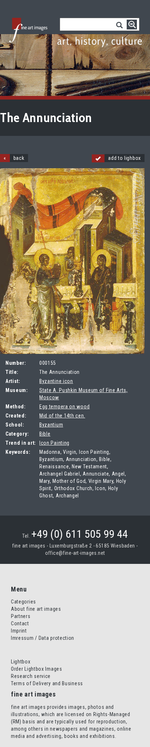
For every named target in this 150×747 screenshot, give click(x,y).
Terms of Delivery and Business (47, 683)
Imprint (19, 631)
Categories (23, 602)
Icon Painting (54, 443)
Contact (20, 623)
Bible (45, 434)
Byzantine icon (56, 381)
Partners (21, 616)
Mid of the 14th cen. (62, 416)
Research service (31, 676)
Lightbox (21, 662)
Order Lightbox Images (36, 669)
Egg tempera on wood (64, 406)
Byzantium (51, 425)
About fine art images (36, 609)
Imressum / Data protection (42, 638)
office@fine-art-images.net (75, 553)
